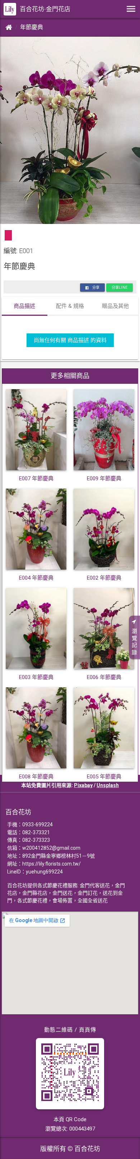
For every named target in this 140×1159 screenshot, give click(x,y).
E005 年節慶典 (104, 776)
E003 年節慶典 (36, 677)
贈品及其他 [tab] (115, 306)
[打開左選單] (131, 9)
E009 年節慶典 (104, 478)
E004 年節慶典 (36, 578)
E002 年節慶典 (104, 578)
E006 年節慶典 (104, 677)
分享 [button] (95, 287)
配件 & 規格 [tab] (70, 306)
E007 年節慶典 (36, 478)
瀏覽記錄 (134, 642)
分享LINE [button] (119, 287)
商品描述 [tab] (24, 306)
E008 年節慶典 (36, 776)
